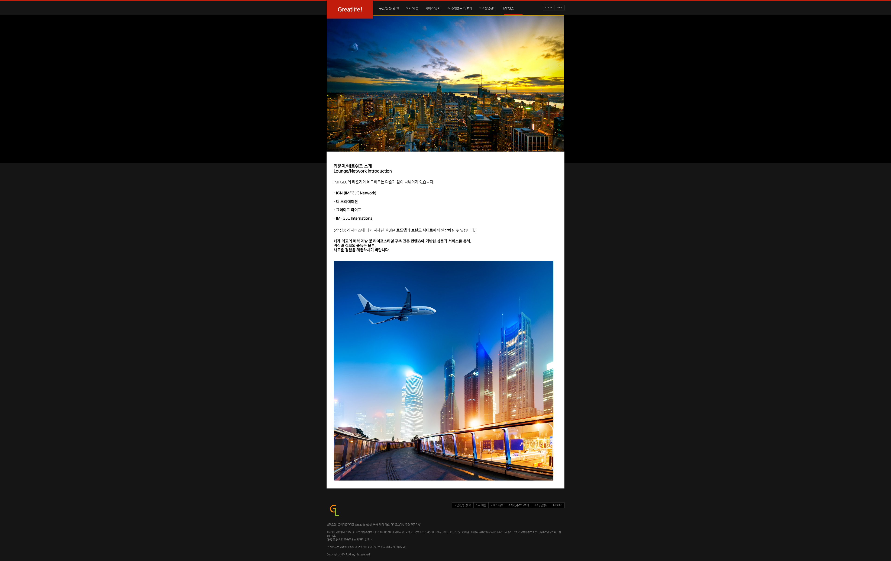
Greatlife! (350, 9)
